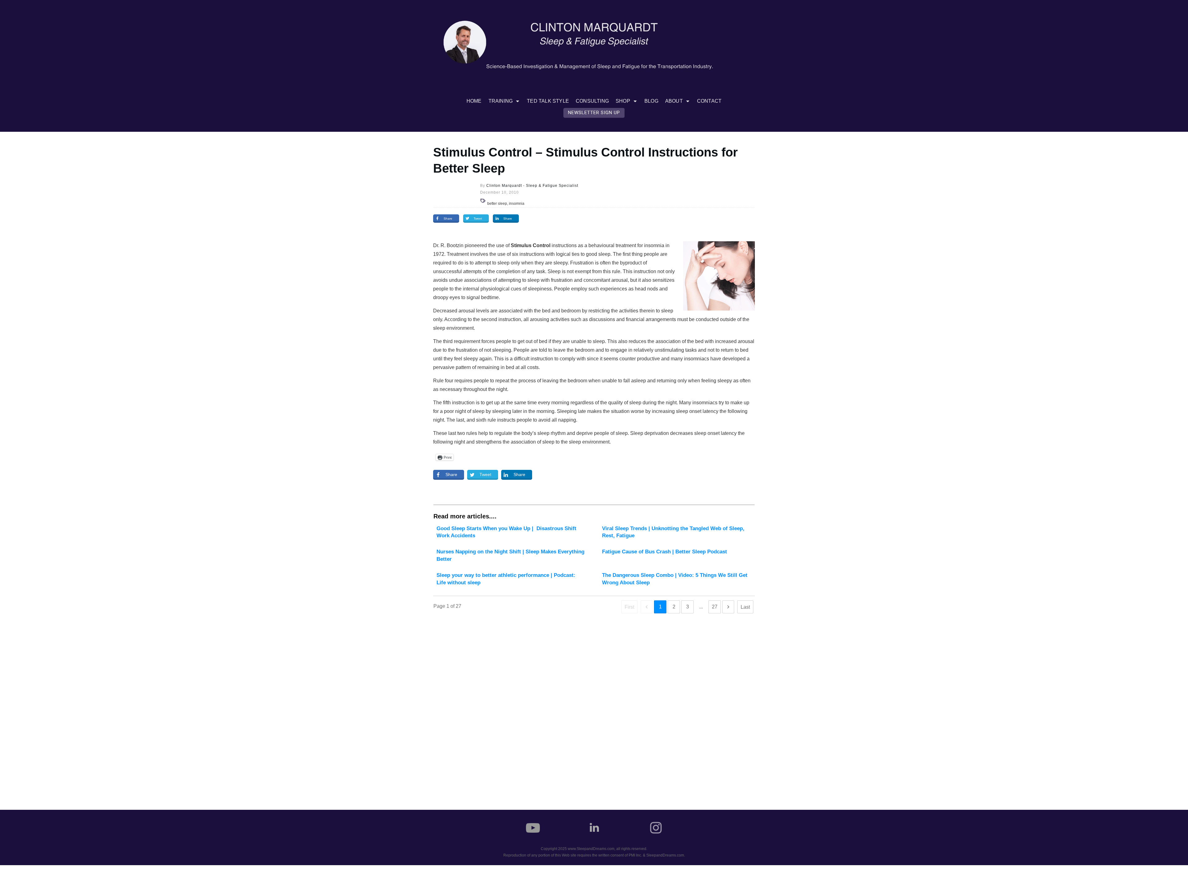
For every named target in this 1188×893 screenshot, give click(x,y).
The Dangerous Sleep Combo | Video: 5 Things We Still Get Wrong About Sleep (677, 579)
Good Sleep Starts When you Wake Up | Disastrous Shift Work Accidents (511, 532)
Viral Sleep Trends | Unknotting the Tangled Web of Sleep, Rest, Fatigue (677, 532)
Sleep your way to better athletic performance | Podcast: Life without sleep (511, 579)
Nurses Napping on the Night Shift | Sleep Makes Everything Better (511, 555)
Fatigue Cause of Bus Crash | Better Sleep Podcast (677, 555)
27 (714, 606)
